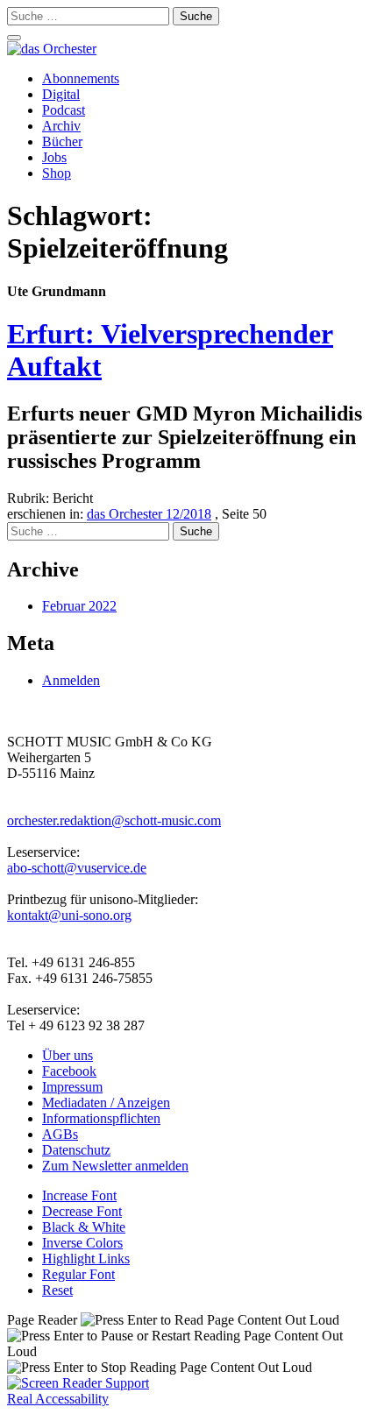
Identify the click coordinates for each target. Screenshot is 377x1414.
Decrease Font (82, 1211)
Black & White (83, 1227)
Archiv (61, 125)
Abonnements (80, 78)
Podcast (63, 110)
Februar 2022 (79, 605)
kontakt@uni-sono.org (69, 915)
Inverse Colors (82, 1242)
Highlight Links (86, 1258)
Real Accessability (58, 1398)
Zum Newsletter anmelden (115, 1165)
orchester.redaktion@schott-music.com (114, 820)
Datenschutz (76, 1149)
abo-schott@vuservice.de (76, 867)
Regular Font (78, 1274)
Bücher (62, 141)
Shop (56, 173)
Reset (57, 1290)
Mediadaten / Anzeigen (106, 1102)
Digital (61, 94)
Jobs (54, 157)
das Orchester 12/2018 (149, 513)
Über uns (67, 1055)
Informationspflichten (101, 1118)
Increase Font (79, 1195)
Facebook (69, 1071)
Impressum (72, 1086)
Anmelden (71, 680)
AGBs (60, 1134)
